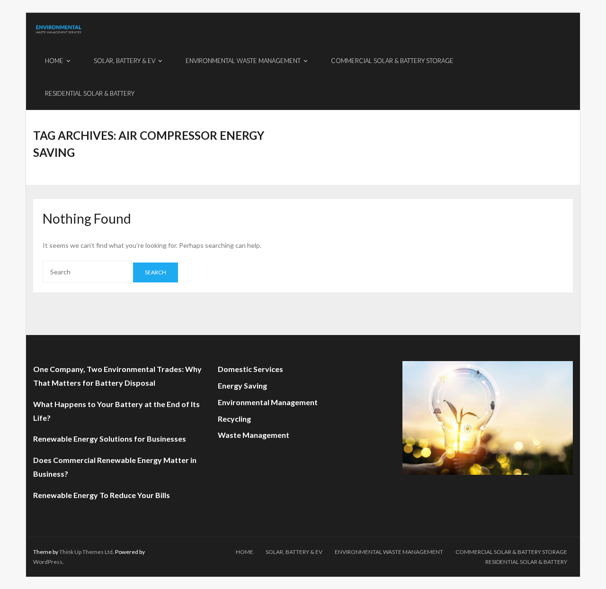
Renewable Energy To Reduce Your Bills (101, 494)
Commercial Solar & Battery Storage (511, 551)
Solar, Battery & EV (294, 551)
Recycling (234, 418)
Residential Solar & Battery (526, 561)
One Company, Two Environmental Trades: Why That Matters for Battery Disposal (117, 375)
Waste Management (253, 434)
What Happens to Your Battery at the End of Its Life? (116, 410)
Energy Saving (242, 385)
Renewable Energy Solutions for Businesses (109, 438)
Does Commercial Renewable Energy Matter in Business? (114, 466)
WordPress (47, 561)
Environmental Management (268, 402)
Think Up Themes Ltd (86, 551)
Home (244, 551)
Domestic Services (250, 368)
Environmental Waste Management (389, 551)
